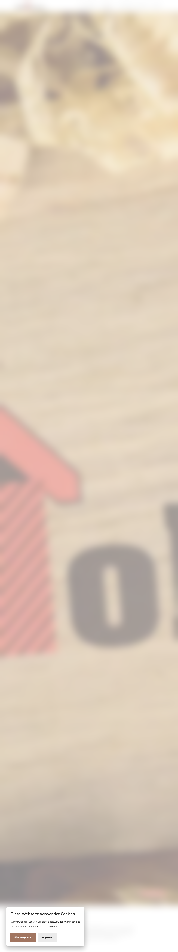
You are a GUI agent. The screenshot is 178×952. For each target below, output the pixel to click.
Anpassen (47, 937)
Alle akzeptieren (23, 937)
